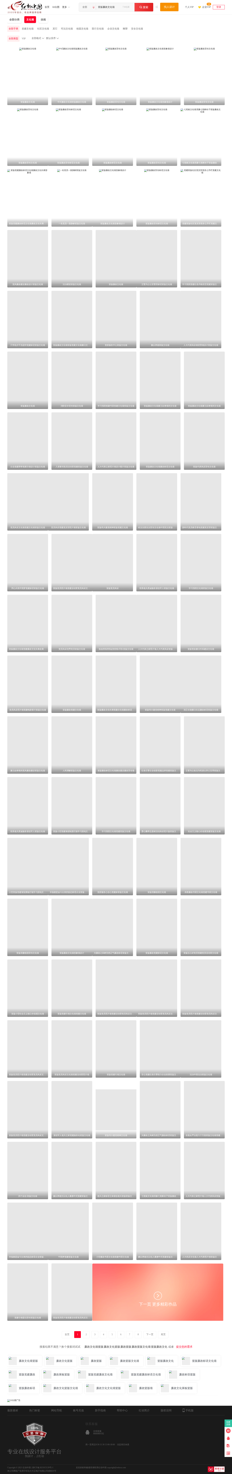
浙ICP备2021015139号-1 (42, 1467)
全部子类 (13, 28)
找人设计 (169, 6)
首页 (47, 7)
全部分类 (14, 19)
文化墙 (30, 19)
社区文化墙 (43, 28)
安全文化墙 (137, 28)
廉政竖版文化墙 (141, 1346)
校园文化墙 (82, 28)
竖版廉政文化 (159, 1346)
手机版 (189, 1410)
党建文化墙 (28, 28)
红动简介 (144, 1410)
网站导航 (56, 1410)
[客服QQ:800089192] (228, 1438)
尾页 (163, 1334)
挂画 (43, 19)
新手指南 (100, 1410)
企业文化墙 (113, 28)
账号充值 (78, 1410)
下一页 (149, 1334)
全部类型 (13, 38)
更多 (64, 7)
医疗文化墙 (98, 28)
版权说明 (166, 1410)
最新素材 (12, 1410)
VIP (24, 38)
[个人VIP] (189, 2)
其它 (55, 28)
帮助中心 (122, 1410)
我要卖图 (228, 1423)
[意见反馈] (228, 1445)
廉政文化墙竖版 (93, 1346)
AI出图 (55, 7)
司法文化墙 (67, 28)
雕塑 (125, 28)
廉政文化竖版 (112, 1346)
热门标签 (34, 1410)
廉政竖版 (125, 1346)
